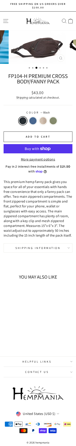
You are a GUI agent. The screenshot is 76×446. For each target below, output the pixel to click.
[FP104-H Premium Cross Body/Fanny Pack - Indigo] (14, 341)
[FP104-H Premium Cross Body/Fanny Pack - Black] (9, 341)
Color (38, 112)
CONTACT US (37, 372)
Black (23, 121)
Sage (53, 121)
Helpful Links (37, 361)
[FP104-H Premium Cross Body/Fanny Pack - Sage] (24, 341)
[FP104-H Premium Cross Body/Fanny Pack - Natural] (19, 341)
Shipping (22, 97)
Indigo (33, 121)
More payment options (38, 159)
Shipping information (38, 248)
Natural (43, 121)
